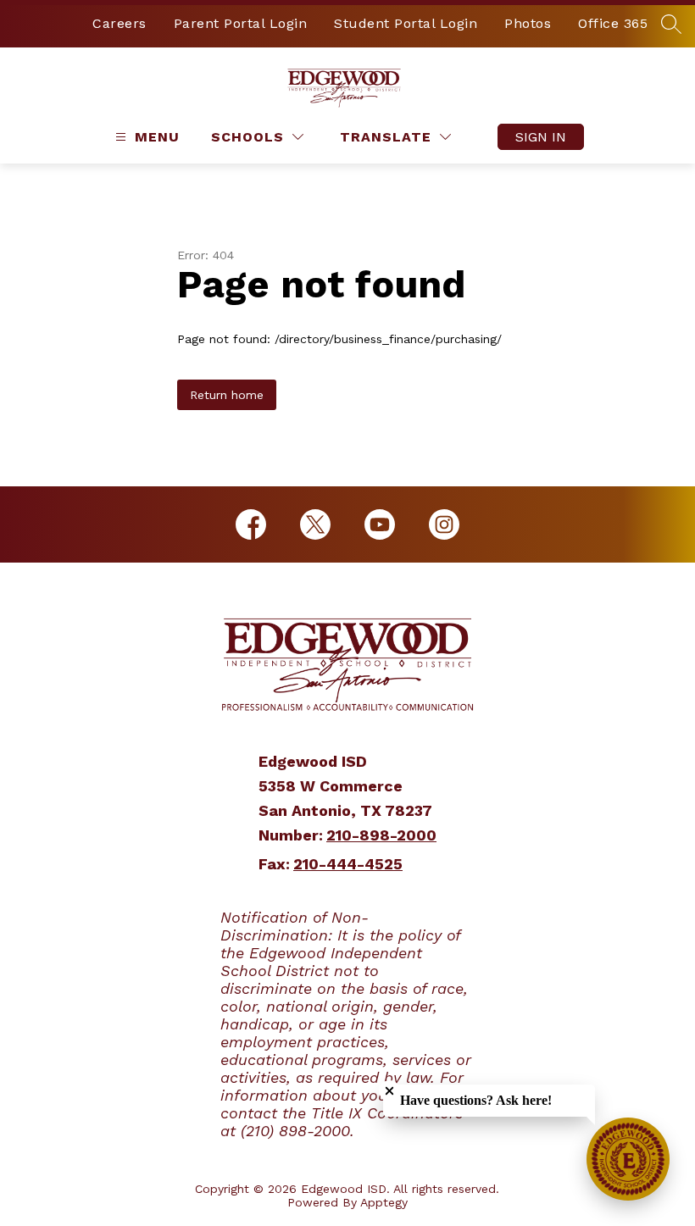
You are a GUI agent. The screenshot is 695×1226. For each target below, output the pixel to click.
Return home (227, 395)
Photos (527, 23)
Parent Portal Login (241, 23)
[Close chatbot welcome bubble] (389, 1090)
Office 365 (613, 23)
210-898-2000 (381, 835)
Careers (119, 23)
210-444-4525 (348, 864)
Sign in (540, 137)
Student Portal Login (405, 23)
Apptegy (384, 1202)
